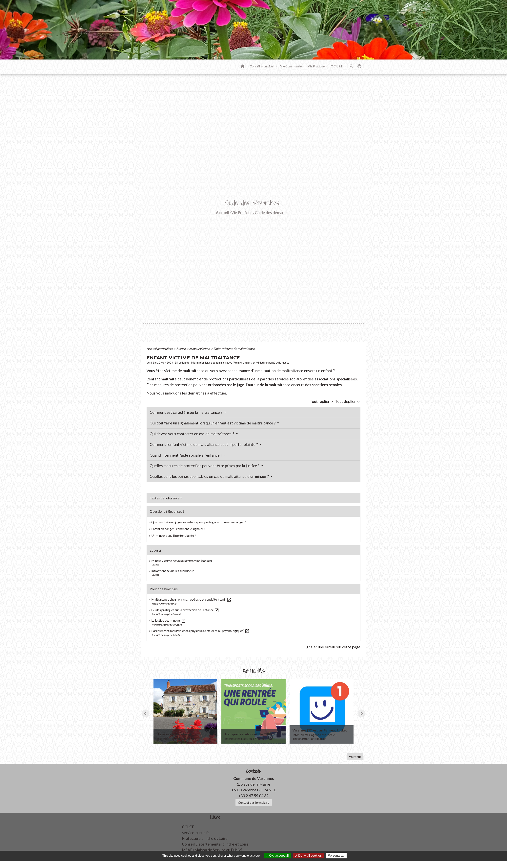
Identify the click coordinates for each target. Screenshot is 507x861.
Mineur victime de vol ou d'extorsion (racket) (181, 560)
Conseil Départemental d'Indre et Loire (215, 844)
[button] (242, 66)
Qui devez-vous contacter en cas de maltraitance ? (192, 433)
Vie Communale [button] (291, 66)
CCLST (188, 827)
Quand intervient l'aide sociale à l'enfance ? (186, 455)
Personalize (336, 855)
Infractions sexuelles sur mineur (172, 571)
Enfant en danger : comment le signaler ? (178, 529)
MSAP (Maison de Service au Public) (212, 850)
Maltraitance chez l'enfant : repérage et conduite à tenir (191, 599)
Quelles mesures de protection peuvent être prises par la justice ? (205, 465)
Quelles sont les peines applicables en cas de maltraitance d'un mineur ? (210, 476)
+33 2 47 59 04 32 (253, 795)
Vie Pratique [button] (316, 66)
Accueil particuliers (160, 348)
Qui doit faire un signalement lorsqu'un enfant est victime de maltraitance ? (213, 423)
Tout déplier (347, 401)
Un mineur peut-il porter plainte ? (173, 535)
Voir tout (355, 756)
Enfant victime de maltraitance (234, 348)
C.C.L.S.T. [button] (337, 66)
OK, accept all (278, 855)
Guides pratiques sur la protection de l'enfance (185, 610)
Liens (215, 817)
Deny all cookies (309, 855)
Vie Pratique (242, 212)
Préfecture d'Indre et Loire (205, 838)
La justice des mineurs (168, 620)
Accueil (222, 212)
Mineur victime (199, 348)
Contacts (253, 771)
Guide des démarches (273, 212)
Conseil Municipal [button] (262, 66)
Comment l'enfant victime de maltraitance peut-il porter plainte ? (204, 444)
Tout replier (322, 401)
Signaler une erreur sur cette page (331, 647)
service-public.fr (195, 832)
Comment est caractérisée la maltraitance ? (186, 412)
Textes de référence (164, 498)
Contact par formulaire (253, 802)
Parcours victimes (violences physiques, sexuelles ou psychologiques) (200, 631)
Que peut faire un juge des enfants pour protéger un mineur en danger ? (198, 522)
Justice (181, 348)
